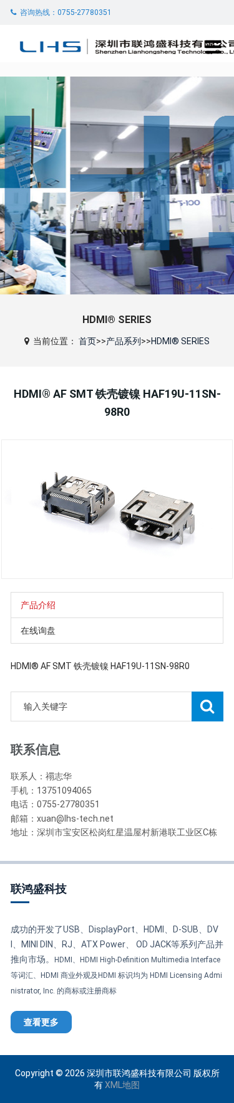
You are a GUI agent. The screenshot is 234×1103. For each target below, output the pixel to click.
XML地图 (122, 1085)
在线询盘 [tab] (38, 631)
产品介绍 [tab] (38, 605)
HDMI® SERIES (180, 341)
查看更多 (41, 1022)
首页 (87, 341)
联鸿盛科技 (39, 888)
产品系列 (123, 341)
